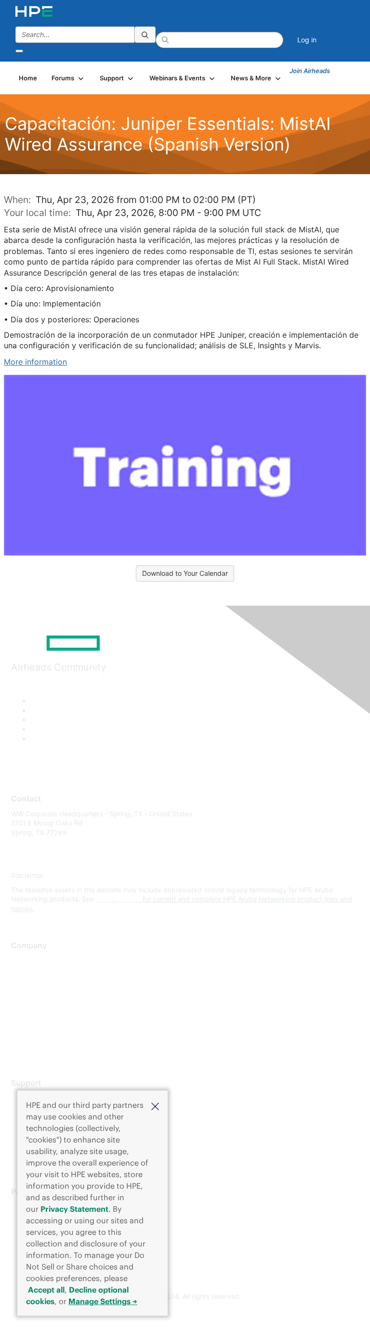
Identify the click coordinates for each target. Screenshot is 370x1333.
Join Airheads (310, 71)
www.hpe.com (118, 899)
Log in (307, 40)
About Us (25, 960)
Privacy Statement (74, 1209)
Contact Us (28, 989)
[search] (145, 34)
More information (35, 362)
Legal (19, 1045)
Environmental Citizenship (51, 1003)
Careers (23, 974)
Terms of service (37, 1032)
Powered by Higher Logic (185, 1314)
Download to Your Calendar (185, 573)
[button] (155, 1105)
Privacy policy (33, 1017)
